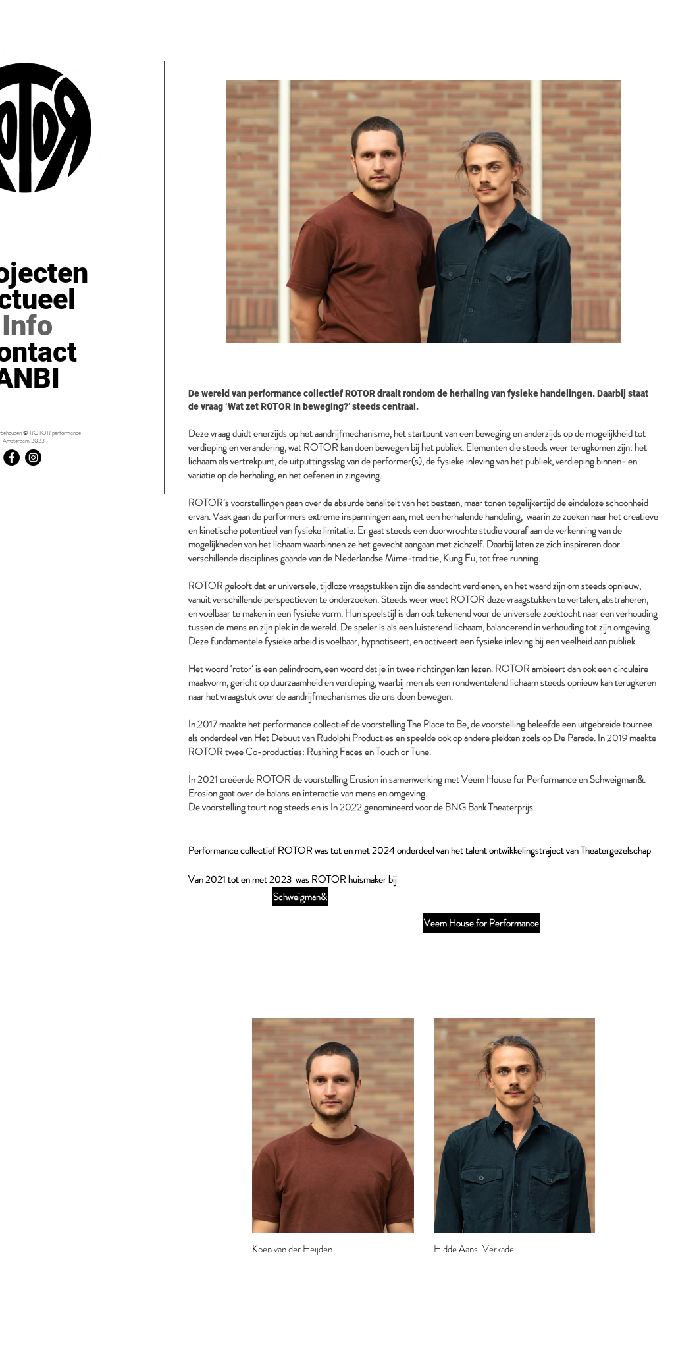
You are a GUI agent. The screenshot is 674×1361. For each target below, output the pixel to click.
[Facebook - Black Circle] (11, 457)
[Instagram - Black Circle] (33, 457)
